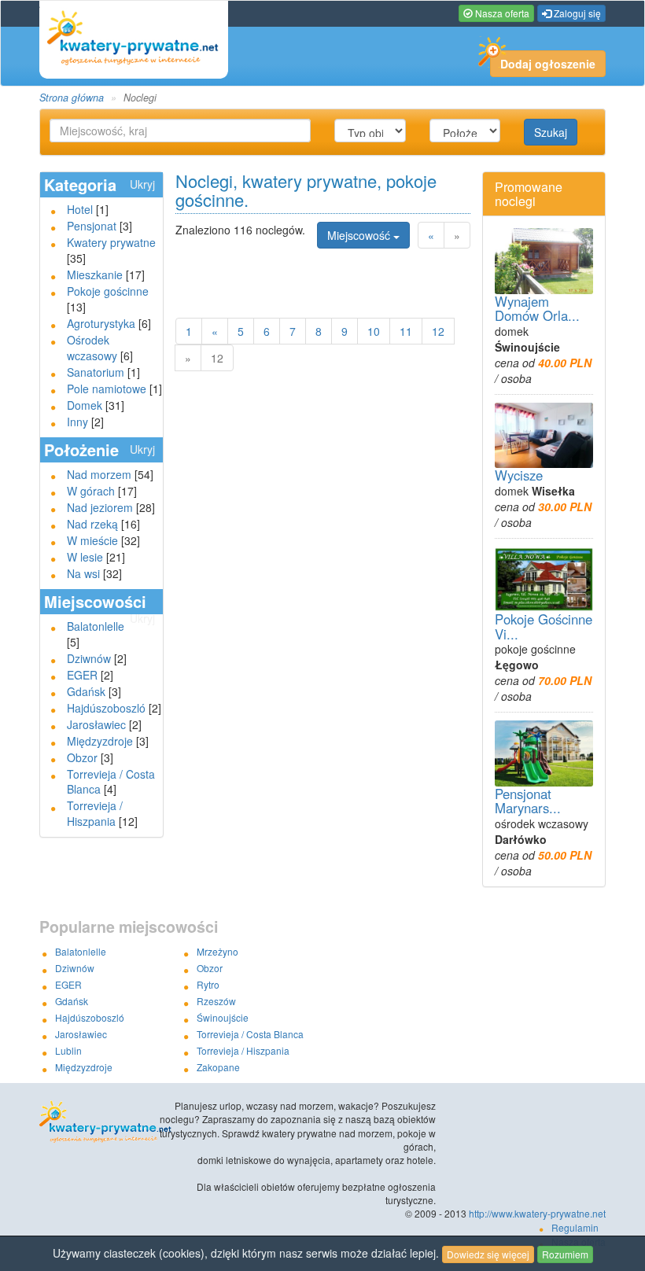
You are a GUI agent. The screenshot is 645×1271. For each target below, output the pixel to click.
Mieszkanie (95, 274)
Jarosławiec (96, 724)
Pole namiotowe (106, 388)
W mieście (92, 540)
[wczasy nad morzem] (96, 1122)
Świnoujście (223, 1017)
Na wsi (83, 573)
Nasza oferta (501, 13)
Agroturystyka (101, 323)
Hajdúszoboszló (106, 708)
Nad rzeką (92, 524)
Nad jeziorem (100, 507)
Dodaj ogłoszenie (547, 64)
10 (373, 331)
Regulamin (575, 1227)
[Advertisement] (359, 275)
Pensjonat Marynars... (528, 800)
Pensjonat (91, 226)
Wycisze (519, 475)
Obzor (82, 757)
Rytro (208, 984)
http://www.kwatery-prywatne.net (537, 1213)
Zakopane (218, 1067)
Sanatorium (95, 372)
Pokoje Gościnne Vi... (543, 626)
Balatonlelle (95, 626)
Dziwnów (89, 658)
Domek (84, 405)
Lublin (68, 1050)
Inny (77, 421)
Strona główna (71, 97)
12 (438, 331)
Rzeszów (216, 1001)
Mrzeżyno (217, 951)
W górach (91, 491)
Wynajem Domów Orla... (537, 308)
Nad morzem (99, 474)
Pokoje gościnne (108, 291)
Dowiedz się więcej (488, 1254)
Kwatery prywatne (111, 242)
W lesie (85, 557)
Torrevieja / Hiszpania (95, 813)
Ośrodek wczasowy (92, 347)
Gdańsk (86, 691)
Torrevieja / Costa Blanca (250, 1034)
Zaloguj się (576, 13)
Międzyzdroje (100, 741)
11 (406, 331)
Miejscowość (360, 235)
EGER (82, 675)
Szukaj (550, 132)
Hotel (80, 209)
